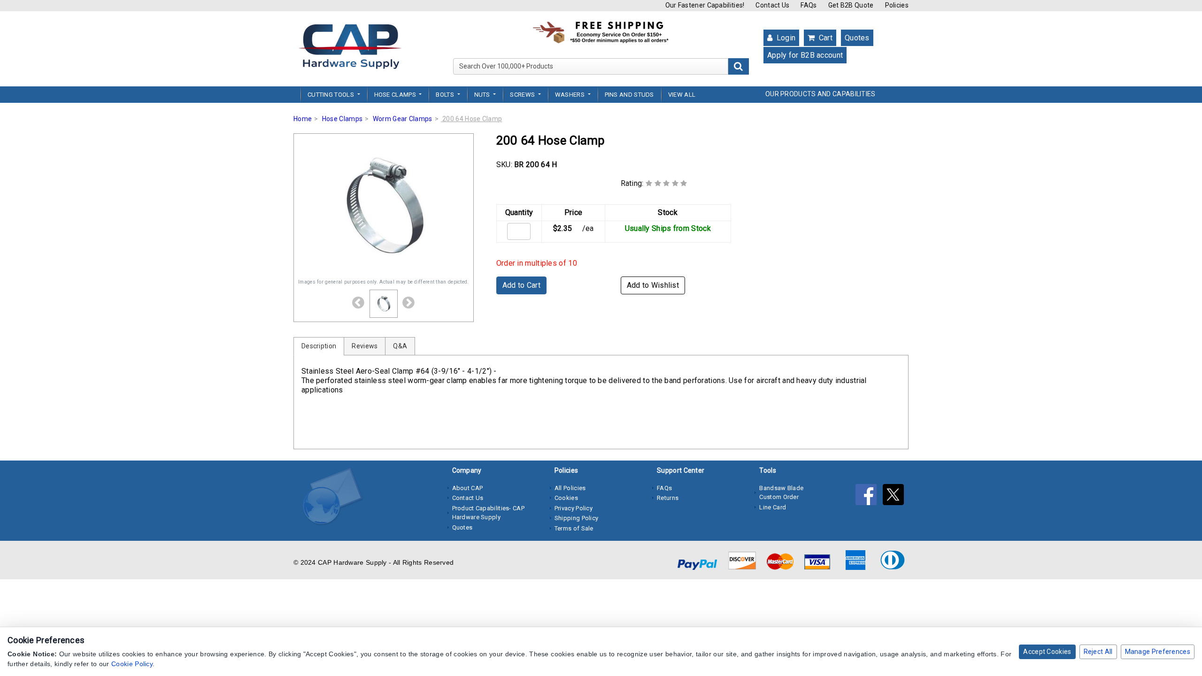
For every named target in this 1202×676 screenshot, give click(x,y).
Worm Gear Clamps (402, 119)
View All (681, 94)
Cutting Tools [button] (331, 94)
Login (784, 37)
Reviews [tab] (365, 346)
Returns (667, 497)
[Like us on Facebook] (869, 496)
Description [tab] (318, 346)
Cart (824, 37)
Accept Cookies (1047, 651)
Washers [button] (570, 94)
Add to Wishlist (653, 285)
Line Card (772, 507)
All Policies (570, 488)
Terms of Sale (574, 528)
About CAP (467, 488)
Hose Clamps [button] (396, 94)
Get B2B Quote (851, 5)
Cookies (566, 497)
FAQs (809, 5)
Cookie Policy (132, 664)
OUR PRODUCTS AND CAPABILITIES (820, 94)
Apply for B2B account (805, 55)
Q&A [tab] (400, 346)
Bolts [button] (445, 94)
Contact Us (772, 5)
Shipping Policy (577, 518)
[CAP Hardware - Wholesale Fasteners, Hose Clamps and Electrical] (349, 46)
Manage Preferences (1157, 651)
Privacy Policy (574, 508)
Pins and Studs (629, 94)
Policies (897, 5)
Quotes (857, 37)
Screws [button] (523, 94)
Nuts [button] (483, 94)
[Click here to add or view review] (666, 183)
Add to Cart (521, 285)
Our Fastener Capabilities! (705, 5)
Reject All (1098, 651)
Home (302, 119)
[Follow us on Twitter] (896, 496)
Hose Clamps (342, 119)
